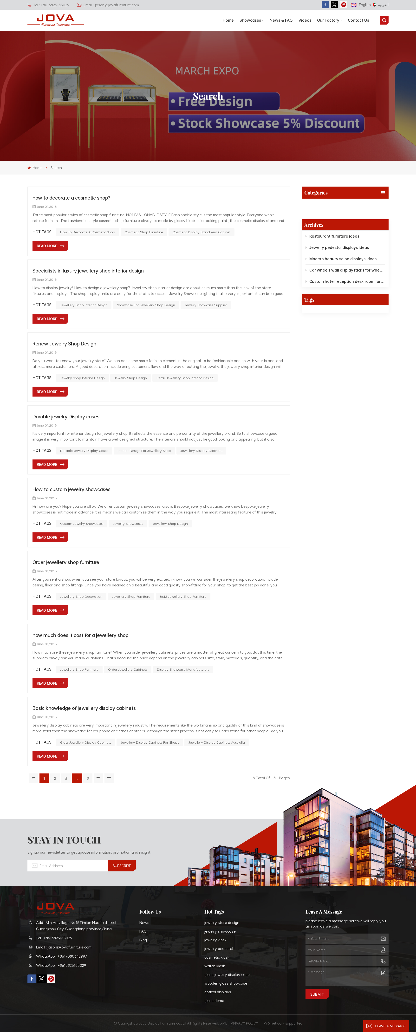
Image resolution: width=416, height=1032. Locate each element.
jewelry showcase (220, 931)
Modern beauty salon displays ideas (343, 259)
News (144, 922)
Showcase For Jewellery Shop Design (146, 304)
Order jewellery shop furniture (65, 562)
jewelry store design (221, 922)
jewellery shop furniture (131, 596)
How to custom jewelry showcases (71, 489)
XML (223, 1023)
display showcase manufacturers (183, 669)
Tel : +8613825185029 (51, 5)
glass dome (214, 1000)
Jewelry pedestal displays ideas (339, 247)
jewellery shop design (170, 523)
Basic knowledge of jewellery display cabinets (84, 708)
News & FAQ (281, 20)
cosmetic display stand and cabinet (201, 231)
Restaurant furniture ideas (334, 236)
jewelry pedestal (218, 948)
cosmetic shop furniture (144, 231)
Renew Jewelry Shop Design (64, 343)
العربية (383, 4)
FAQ (143, 931)
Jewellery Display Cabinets (201, 450)
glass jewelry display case (227, 974)
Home (228, 20)
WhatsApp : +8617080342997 (61, 956)
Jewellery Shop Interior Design (83, 304)
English (365, 4)
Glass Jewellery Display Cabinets (85, 742)
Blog (308, 206)
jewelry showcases (128, 523)
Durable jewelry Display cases (65, 416)
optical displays (217, 992)
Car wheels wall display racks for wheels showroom (347, 270)
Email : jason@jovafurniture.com (111, 5)
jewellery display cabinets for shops (150, 742)
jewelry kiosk (215, 940)
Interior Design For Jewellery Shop (144, 450)
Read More (47, 245)
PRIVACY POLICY (244, 1023)
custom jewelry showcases (81, 523)
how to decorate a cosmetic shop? (71, 197)
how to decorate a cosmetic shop (87, 231)
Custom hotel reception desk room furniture (347, 281)
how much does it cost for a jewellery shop (80, 635)
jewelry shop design (130, 377)
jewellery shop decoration (81, 596)
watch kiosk (214, 966)
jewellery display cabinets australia (216, 742)
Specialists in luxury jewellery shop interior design (88, 270)
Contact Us (358, 20)
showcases (250, 20)
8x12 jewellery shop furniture (183, 596)
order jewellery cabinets (127, 669)
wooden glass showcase (225, 983)
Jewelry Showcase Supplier (206, 304)
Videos (305, 20)
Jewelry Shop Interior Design (82, 377)
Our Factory (328, 20)
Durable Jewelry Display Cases (84, 450)
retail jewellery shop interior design (185, 377)
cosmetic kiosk (216, 957)
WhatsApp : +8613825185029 (61, 965)
